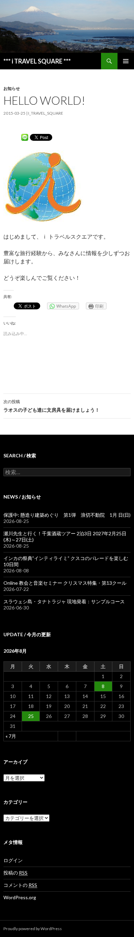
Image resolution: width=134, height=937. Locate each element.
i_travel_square (45, 113)
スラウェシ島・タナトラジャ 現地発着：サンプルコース (64, 601)
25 (31, 716)
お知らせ (11, 88)
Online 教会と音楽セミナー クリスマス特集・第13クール (64, 583)
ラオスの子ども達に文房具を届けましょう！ (51, 406)
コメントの (20, 885)
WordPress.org (19, 897)
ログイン (13, 860)
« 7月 (10, 736)
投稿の (15, 873)
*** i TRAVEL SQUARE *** (37, 61)
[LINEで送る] (24, 137)
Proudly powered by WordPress (32, 928)
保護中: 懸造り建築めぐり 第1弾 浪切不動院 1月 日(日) (67, 515)
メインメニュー (126, 61)
